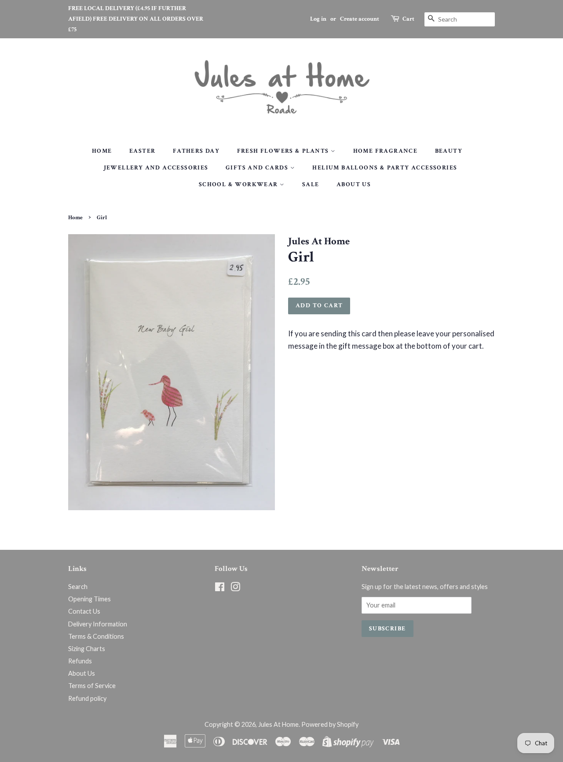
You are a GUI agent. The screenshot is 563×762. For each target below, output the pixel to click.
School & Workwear (239, 184)
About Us (353, 184)
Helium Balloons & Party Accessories (384, 168)
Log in (318, 19)
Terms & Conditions (96, 636)
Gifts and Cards (258, 168)
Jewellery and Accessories (156, 168)
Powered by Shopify (329, 724)
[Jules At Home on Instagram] (235, 588)
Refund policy (87, 698)
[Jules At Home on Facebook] (220, 588)
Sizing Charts (86, 648)
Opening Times (89, 599)
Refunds (80, 661)
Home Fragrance (385, 151)
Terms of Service (92, 685)
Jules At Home (278, 724)
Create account (359, 19)
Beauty (448, 151)
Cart (408, 19)
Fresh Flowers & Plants (284, 151)
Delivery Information (97, 624)
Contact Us (84, 611)
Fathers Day (196, 151)
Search (78, 586)
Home (102, 151)
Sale (310, 184)
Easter (142, 151)
